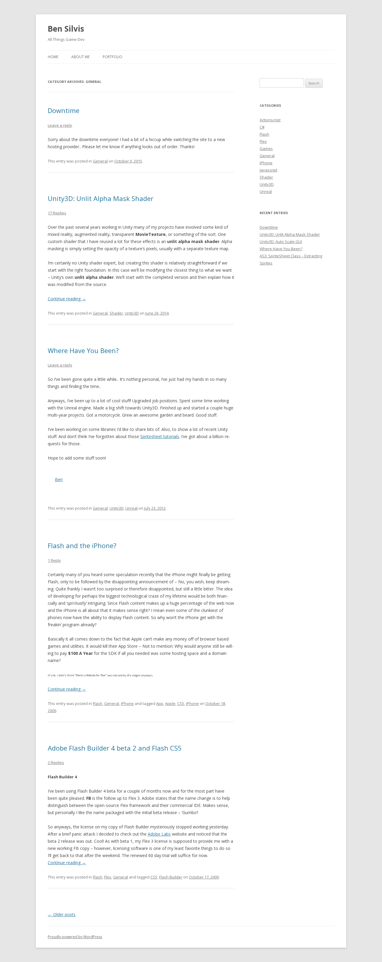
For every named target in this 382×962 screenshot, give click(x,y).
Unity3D (132, 313)
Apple (170, 703)
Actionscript (270, 120)
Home (53, 56)
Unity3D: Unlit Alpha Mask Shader (100, 198)
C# (262, 127)
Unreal (131, 508)
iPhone (127, 703)
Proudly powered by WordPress (75, 936)
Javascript (268, 170)
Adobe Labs (159, 834)
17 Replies (57, 213)
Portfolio (112, 56)
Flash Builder (170, 877)
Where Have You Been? (83, 350)
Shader (116, 313)
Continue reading (67, 298)
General (100, 161)
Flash (97, 703)
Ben (59, 479)
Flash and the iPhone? (82, 545)
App (159, 703)
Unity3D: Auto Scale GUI (281, 241)
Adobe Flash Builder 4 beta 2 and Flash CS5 (115, 747)
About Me (80, 56)
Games (266, 148)
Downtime (63, 110)
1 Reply (54, 560)
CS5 (180, 703)
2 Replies (56, 762)
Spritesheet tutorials (159, 436)
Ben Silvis (66, 28)
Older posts (62, 914)
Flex (107, 877)
